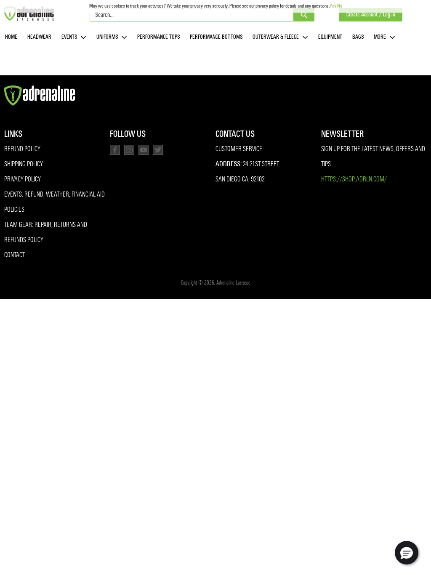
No (339, 6)
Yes (333, 6)
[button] (406, 552)
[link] (11, 37)
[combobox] (188, 14)
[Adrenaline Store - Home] (28, 13)
